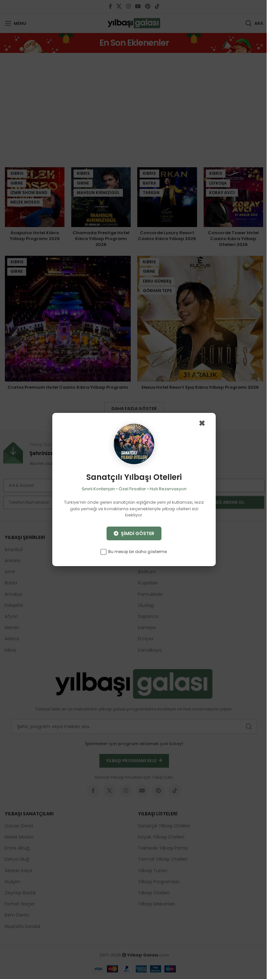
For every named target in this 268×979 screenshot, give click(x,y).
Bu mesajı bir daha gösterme (137, 551)
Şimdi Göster (137, 533)
